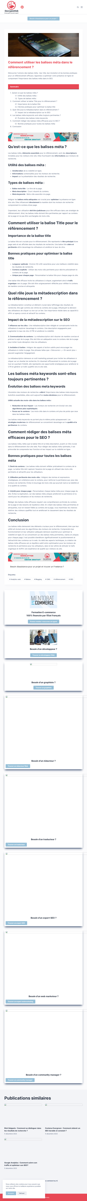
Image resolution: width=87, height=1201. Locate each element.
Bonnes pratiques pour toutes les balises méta (36, 124)
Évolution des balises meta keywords (33, 118)
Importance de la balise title (29, 104)
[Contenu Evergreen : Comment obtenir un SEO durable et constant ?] (64, 1114)
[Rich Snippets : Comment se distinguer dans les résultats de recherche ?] (23, 1114)
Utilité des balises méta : (27, 96)
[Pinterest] (22, 7)
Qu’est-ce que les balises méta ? (25, 93)
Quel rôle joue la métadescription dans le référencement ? (36, 110)
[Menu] (82, 7)
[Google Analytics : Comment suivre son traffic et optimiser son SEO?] (23, 1148)
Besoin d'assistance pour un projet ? (43, 19)
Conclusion (16, 126)
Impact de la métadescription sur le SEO (34, 112)
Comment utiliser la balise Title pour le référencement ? (35, 101)
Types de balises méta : (27, 98)
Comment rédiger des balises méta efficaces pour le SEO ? (36, 121)
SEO (71, 579)
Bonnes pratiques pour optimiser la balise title (36, 107)
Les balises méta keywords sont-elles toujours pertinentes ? (36, 115)
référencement (59, 579)
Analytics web (15, 579)
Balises (27, 579)
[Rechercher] (78, 7)
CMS (47, 579)
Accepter (11, 1193)
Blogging (38, 579)
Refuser (22, 1193)
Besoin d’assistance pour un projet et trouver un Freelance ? (37, 567)
